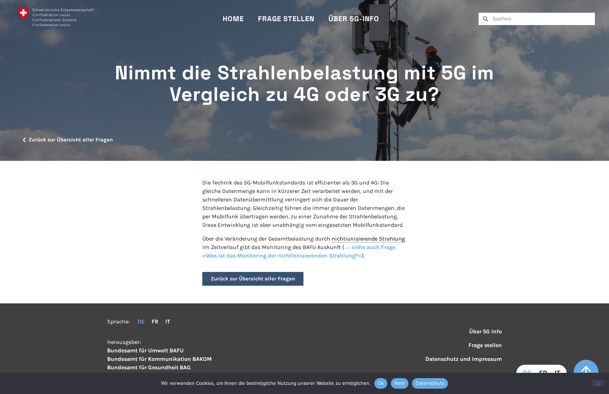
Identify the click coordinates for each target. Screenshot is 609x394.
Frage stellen (286, 18)
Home (233, 18)
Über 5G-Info (353, 18)
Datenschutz (430, 383)
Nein (399, 383)
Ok (381, 383)
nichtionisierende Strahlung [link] (368, 238)
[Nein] (598, 383)
